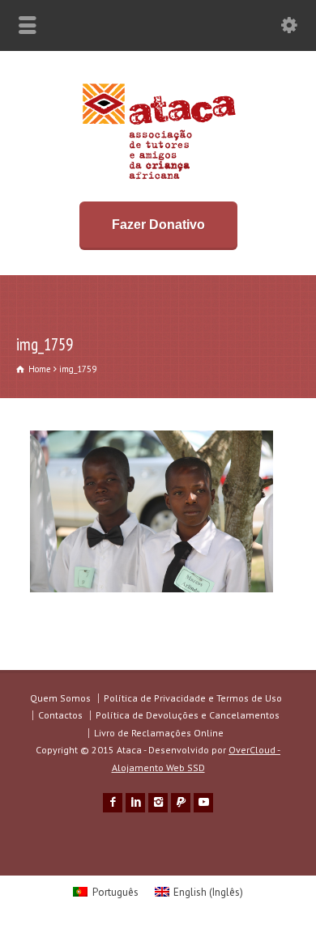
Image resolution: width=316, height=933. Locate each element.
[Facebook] (112, 802)
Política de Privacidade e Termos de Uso (193, 698)
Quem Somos (60, 698)
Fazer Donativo (158, 224)
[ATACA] (158, 179)
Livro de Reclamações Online (159, 733)
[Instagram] (158, 802)
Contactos (60, 715)
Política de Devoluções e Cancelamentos (188, 715)
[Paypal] (180, 802)
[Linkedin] (135, 802)
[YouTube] (203, 802)
